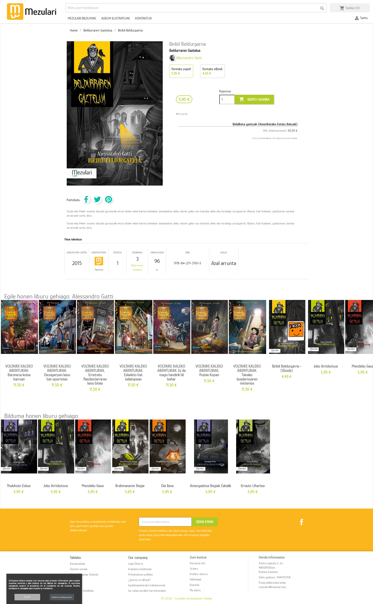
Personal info (197, 563)
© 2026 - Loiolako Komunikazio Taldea (186, 598)
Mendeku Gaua (93, 486)
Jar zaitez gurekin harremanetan (147, 590)
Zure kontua (198, 557)
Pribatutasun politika (140, 574)
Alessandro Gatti (189, 58)
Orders (194, 568)
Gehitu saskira (254, 99)
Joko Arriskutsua (326, 366)
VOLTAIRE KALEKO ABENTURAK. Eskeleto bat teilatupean (133, 372)
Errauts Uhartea (253, 486)
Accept (27, 596)
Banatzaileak (77, 563)
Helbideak (195, 579)
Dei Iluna (167, 486)
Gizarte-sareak (78, 569)
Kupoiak (194, 585)
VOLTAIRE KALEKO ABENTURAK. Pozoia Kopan (209, 370)
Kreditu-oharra (199, 574)
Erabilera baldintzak (140, 569)
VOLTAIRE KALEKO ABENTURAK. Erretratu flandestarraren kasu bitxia (95, 374)
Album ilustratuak (115, 18)
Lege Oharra (135, 563)
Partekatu (86, 199)
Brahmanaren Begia (129, 486)
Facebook (301, 522)
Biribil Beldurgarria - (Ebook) (287, 368)
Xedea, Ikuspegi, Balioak (84, 574)
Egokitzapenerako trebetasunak (146, 585)
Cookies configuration (62, 597)
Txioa (97, 199)
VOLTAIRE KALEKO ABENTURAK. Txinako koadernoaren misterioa (247, 374)
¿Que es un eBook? (139, 580)
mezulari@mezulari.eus (272, 587)
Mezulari (99, 269)
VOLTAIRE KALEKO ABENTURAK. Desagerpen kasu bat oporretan (57, 372)
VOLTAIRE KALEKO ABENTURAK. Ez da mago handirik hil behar (171, 372)
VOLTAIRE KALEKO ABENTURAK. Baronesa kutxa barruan (19, 372)
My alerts (195, 590)
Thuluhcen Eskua (18, 486)
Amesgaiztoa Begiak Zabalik (210, 486)
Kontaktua (143, 18)
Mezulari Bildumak (82, 18)
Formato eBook (212, 71)
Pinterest (108, 199)
